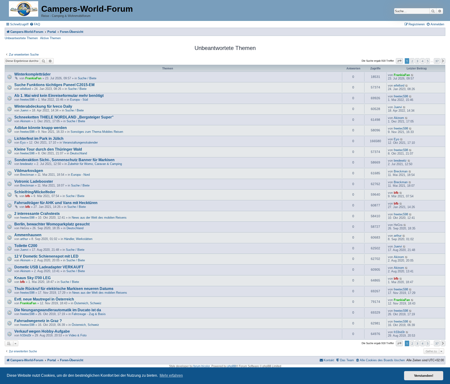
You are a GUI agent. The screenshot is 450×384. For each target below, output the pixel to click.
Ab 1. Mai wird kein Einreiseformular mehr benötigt (59, 96)
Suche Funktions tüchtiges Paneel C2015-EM (54, 85)
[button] (399, 61)
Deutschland (78, 153)
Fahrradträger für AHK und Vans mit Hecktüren (56, 203)
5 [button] (427, 61)
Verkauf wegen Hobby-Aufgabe (42, 331)
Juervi (24, 110)
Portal (51, 32)
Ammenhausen (27, 235)
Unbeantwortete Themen (21, 38)
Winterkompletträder (32, 74)
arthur (24, 239)
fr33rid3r (25, 335)
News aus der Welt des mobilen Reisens (99, 217)
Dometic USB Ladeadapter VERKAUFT (49, 267)
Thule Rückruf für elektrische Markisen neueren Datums (63, 289)
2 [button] (412, 61)
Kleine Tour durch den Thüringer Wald (48, 149)
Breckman (27, 174)
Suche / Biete (87, 78)
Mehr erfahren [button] (171, 375)
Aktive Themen (50, 38)
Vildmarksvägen (28, 171)
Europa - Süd (79, 99)
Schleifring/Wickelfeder (34, 192)
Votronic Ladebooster (33, 181)
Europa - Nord (80, 174)
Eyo (23, 142)
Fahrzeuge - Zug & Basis (89, 314)
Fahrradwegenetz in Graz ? (38, 321)
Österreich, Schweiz (87, 303)
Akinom (25, 121)
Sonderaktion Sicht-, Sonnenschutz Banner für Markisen (64, 160)
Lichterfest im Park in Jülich (39, 139)
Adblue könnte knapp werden (40, 128)
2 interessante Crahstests (37, 214)
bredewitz (26, 164)
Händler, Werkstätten (78, 239)
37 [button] (437, 61)
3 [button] (417, 61)
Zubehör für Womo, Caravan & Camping (95, 164)
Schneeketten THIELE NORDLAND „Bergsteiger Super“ (64, 117)
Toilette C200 (25, 246)
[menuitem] (35, 24)
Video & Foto (77, 335)
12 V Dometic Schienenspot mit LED (46, 256)
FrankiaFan (33, 78)
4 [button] (422, 61)
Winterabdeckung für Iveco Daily (43, 106)
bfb (27, 196)
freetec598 (27, 99)
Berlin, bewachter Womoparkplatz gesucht (52, 224)
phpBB (231, 366)
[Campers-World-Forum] (23, 9)
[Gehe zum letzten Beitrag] (412, 75)
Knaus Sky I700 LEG (32, 278)
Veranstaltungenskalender (80, 142)
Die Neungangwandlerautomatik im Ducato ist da (57, 310)
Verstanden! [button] (423, 375)
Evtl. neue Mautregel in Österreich (44, 299)
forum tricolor (201, 366)
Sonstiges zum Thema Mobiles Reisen (97, 131)
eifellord (25, 89)
